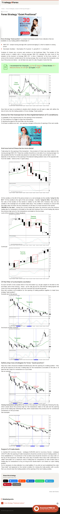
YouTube (32, 65)
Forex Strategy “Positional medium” (14, 503)
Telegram (39, 65)
